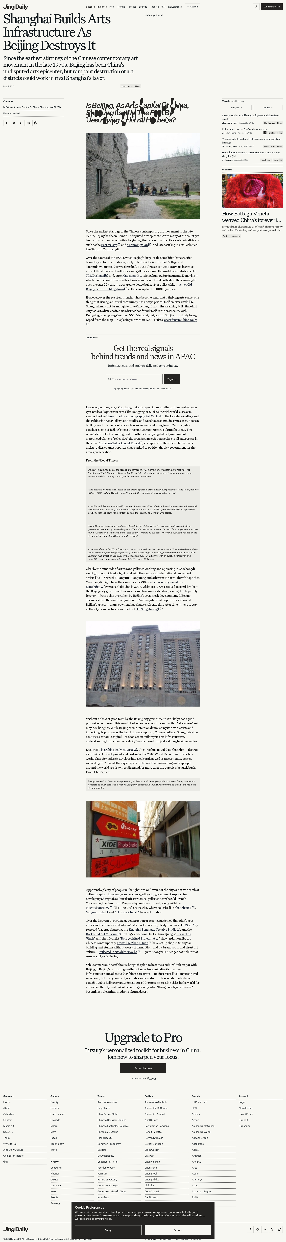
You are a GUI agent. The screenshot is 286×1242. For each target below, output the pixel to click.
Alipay (195, 1149)
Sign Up (172, 379)
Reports (154, 6)
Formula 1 (102, 1173)
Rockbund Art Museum (102, 934)
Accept (177, 1230)
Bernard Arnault (154, 1137)
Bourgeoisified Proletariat (138, 938)
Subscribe (244, 1125)
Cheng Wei (151, 1173)
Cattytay (149, 1155)
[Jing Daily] (15, 7)
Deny (108, 1230)
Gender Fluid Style (107, 1185)
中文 (5, 1161)
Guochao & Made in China (111, 1191)
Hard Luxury (127, 86)
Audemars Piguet (202, 1191)
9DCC (195, 1108)
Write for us (10, 1143)
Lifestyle (55, 1120)
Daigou (101, 1149)
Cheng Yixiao (152, 1179)
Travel (53, 1149)
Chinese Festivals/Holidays (112, 1125)
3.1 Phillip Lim (199, 1102)
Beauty (54, 1102)
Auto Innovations (107, 1102)
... (281, 133)
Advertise (8, 1114)
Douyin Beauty (105, 1155)
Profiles (132, 6)
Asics (195, 1185)
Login (153, 1078)
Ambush (197, 1155)
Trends (121, 6)
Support (243, 1120)
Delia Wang (227, 160)
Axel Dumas (151, 1120)
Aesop (195, 1120)
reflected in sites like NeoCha (118, 952)
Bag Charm (103, 1108)
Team (6, 1137)
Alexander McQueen (156, 1108)
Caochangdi (131, 275)
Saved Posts (246, 1114)
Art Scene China (125, 912)
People (54, 1197)
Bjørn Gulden (152, 1149)
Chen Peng (151, 1167)
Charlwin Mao (152, 1161)
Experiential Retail (107, 1161)
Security (8, 1131)
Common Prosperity (108, 1143)
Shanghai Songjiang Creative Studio (152, 929)
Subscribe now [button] (143, 1068)
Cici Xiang (150, 1185)
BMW (195, 1197)
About (6, 1108)
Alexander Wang (201, 1131)
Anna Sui (197, 1161)
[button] (256, 6)
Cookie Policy (166, 1239)
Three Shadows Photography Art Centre (133, 416)
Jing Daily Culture (13, 1149)
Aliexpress (198, 1143)
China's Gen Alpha (107, 1114)
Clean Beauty (104, 1137)
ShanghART (182, 907)
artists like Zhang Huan (132, 943)
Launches (56, 1185)
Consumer (56, 1167)
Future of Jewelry (107, 1179)
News (137, 86)
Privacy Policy (148, 388)
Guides (54, 1179)
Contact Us (196, 1239)
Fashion (226, 236)
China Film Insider (13, 1155)
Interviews (103, 1197)
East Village (109, 245)
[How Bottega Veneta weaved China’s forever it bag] (252, 191)
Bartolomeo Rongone (157, 1125)
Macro (54, 1125)
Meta (53, 1131)
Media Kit (8, 1125)
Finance (54, 1173)
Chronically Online (107, 1131)
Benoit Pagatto (153, 1131)
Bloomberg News (230, 123)
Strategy (236, 236)
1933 (188, 925)
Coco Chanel (152, 1191)
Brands (143, 6)
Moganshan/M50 (97, 907)
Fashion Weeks (106, 1167)
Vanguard (95, 912)
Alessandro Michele (156, 1102)
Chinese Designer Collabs (111, 1120)
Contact (7, 1120)
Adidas (196, 1114)
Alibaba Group (200, 1137)
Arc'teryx (197, 1179)
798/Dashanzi (95, 275)
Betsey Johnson (154, 1143)
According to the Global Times (118, 443)
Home (6, 1102)
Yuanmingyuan (137, 245)
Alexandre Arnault (155, 1114)
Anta (194, 1167)
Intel (111, 6)
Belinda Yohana (229, 133)
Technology (57, 1143)
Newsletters (175, 6)
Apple (195, 1173)
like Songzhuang (147, 609)
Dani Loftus (151, 1197)
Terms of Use (165, 388)
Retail (53, 1137)
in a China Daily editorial (117, 749)
